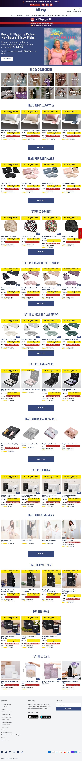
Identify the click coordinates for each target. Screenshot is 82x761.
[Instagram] (14, 752)
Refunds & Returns (6, 722)
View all (41, 252)
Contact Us (4, 709)
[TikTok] (22, 752)
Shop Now (7, 59)
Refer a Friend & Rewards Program (11, 735)
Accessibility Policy (6, 732)
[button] (69, 10)
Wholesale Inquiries (6, 712)
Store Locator (5, 740)
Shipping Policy (5, 724)
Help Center (4, 707)
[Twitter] (6, 752)
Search (3, 737)
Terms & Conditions (6, 717)
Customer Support (6, 704)
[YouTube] (18, 752)
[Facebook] (2, 752)
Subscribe (68, 709)
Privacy (3, 730)
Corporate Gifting (6, 714)
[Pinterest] (10, 752)
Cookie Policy (5, 727)
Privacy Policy (5, 719)
